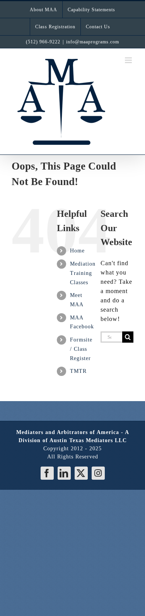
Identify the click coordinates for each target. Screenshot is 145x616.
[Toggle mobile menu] (129, 60)
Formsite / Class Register (81, 349)
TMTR (78, 371)
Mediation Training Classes (83, 273)
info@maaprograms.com (92, 42)
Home (77, 251)
